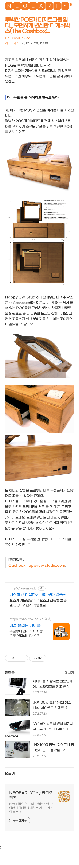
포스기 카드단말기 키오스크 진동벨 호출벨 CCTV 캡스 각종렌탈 (38, 603)
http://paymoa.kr (23, 588)
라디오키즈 (12, 43)
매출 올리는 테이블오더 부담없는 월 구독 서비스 (26, 625)
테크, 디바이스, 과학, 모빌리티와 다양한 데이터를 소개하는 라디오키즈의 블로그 (30, 808)
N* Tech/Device (17, 38)
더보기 (69, 673)
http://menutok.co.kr (26, 619)
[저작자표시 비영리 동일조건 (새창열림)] (52, 658)
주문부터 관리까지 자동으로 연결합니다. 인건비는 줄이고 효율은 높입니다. (26, 633)
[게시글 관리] (23, 658)
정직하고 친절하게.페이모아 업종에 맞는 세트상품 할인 (37, 595)
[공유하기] (18, 658)
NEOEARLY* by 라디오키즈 (30, 795)
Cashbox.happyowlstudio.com (36, 566)
